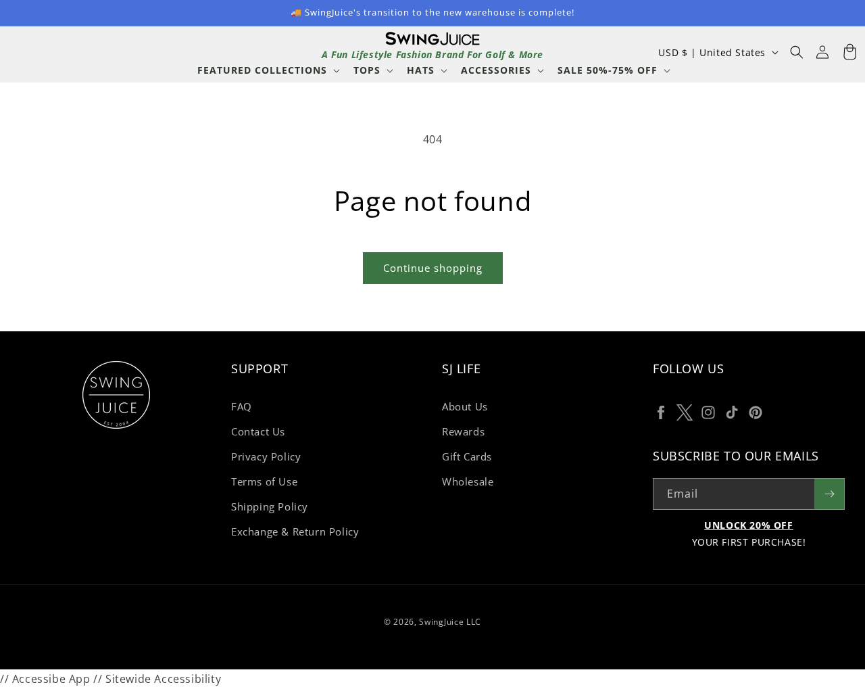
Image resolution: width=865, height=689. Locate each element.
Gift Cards (467, 456)
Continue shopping (433, 268)
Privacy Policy (266, 456)
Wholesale (467, 481)
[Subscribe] (829, 494)
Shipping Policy (269, 506)
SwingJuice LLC (450, 621)
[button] (267, 69)
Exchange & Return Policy (295, 531)
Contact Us (258, 431)
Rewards (463, 431)
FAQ (241, 406)
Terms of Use (264, 481)
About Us (465, 406)
